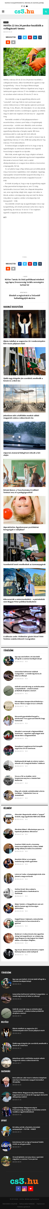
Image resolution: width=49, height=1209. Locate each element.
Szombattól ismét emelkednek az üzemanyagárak (24, 564)
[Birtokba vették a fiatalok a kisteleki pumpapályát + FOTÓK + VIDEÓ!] (6, 1131)
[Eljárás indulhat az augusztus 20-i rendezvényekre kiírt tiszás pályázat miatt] (6, 1033)
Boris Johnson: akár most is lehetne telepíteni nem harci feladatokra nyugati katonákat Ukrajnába (29, 1079)
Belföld (6, 22)
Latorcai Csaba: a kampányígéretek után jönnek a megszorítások (30, 875)
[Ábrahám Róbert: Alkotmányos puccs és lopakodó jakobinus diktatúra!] (8, 833)
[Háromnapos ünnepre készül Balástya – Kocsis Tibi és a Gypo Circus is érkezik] (8, 706)
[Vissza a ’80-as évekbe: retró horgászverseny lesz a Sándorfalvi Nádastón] (8, 780)
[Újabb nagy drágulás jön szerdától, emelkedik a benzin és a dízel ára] (6, 1047)
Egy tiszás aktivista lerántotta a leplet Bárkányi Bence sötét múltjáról (29, 950)
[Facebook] (18, 1188)
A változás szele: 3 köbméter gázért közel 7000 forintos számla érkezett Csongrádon (23, 638)
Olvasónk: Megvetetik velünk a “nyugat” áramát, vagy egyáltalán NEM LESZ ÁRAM (30, 815)
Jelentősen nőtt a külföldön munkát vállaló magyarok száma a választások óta (21, 417)
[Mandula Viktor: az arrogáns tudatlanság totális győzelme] (8, 863)
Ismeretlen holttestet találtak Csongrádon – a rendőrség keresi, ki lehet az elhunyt (28, 673)
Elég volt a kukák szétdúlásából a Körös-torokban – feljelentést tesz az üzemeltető (30, 793)
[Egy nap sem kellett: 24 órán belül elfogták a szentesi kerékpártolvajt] (8, 661)
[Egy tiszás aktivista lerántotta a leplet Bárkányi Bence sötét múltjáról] (8, 954)
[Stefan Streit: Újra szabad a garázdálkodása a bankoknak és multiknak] (8, 893)
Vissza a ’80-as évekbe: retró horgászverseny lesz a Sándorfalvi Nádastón (27, 778)
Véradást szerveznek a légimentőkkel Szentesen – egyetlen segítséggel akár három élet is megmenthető (29, 733)
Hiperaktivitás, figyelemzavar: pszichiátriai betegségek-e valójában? (21, 528)
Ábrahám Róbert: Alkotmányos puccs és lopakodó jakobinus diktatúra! (29, 830)
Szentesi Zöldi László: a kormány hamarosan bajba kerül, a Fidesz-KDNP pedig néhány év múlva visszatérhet (29, 846)
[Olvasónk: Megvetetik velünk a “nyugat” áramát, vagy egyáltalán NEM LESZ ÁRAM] (8, 818)
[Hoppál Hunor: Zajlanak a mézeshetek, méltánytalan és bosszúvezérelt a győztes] (8, 923)
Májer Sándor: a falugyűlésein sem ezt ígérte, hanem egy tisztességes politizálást (29, 906)
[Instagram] (24, 1188)
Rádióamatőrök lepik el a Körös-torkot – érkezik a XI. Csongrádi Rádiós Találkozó (30, 762)
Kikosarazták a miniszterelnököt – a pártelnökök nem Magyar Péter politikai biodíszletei (24, 600)
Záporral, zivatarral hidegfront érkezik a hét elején (21, 454)
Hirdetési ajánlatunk (23, 1207)
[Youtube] (30, 1188)
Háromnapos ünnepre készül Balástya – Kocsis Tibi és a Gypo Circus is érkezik (29, 702)
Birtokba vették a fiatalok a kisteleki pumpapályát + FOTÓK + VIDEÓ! (26, 1128)
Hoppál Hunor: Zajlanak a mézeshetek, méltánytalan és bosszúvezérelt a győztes (29, 921)
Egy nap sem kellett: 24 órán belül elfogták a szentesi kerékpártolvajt (28, 657)
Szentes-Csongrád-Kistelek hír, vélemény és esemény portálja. (24, 3)
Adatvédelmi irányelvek (10, 1204)
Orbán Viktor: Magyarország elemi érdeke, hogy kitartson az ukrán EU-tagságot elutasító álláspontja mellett (30, 1094)
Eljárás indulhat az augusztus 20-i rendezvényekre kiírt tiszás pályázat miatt (24, 342)
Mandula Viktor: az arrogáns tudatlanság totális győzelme (26, 860)
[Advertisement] (24, 241)
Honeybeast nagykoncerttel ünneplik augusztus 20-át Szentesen (29, 747)
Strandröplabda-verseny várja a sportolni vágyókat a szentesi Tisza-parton (28, 1158)
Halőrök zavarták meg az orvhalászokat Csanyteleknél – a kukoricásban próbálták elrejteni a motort (29, 688)
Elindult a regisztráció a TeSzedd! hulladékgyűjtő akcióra (24, 297)
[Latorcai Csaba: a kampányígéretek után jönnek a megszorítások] (8, 878)
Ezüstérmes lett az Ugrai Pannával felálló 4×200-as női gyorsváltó (28, 1143)
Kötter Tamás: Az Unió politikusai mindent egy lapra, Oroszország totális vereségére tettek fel (24, 282)
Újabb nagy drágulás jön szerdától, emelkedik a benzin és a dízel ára (23, 379)
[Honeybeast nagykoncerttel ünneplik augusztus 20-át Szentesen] (8, 750)
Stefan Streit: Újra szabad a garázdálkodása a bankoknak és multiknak (27, 891)
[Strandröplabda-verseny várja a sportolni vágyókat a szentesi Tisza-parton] (6, 1161)
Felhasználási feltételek (27, 1204)
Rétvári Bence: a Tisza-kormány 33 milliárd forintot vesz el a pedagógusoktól (20, 491)
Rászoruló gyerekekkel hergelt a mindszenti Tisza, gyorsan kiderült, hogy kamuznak (30, 718)
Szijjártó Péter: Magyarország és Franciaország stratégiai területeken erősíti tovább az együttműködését (29, 1109)
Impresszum (41, 1204)
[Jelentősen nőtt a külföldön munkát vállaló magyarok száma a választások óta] (6, 1062)
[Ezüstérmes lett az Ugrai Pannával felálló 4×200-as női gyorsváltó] (6, 1146)
